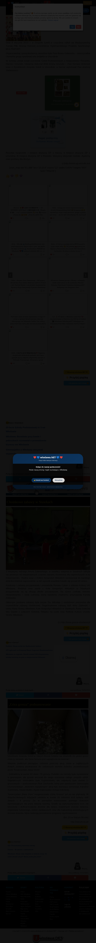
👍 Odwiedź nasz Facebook (41, 480)
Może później (58, 480)
